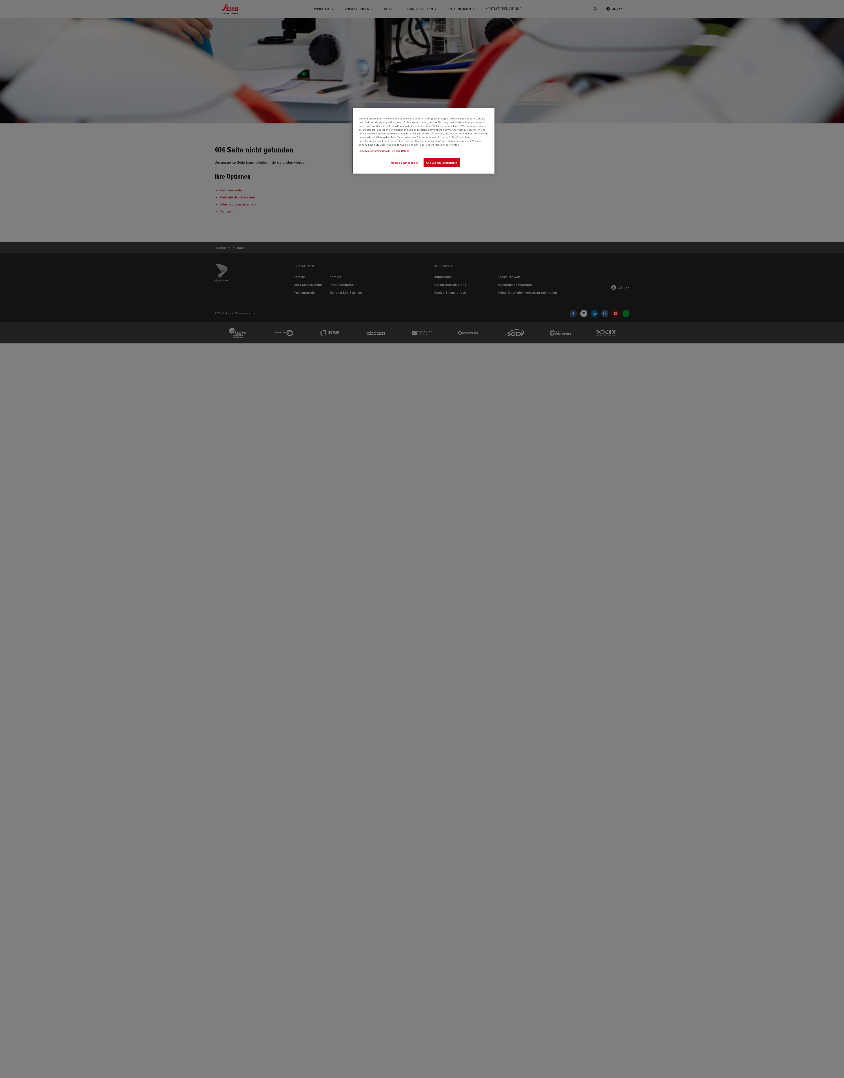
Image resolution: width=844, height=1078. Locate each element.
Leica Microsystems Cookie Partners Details (384, 150)
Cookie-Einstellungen (404, 162)
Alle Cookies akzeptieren (441, 162)
